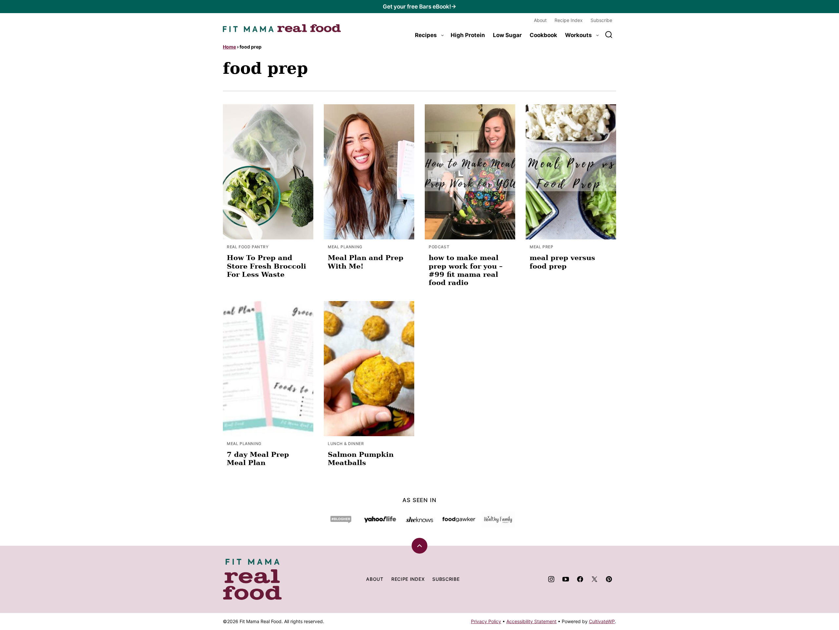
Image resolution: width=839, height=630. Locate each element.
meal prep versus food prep (562, 262)
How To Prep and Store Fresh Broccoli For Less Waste (266, 266)
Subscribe (601, 20)
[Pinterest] (609, 579)
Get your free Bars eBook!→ (419, 6)
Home (229, 47)
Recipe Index (569, 20)
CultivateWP (602, 621)
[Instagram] (551, 579)
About (540, 20)
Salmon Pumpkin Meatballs (361, 458)
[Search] (609, 35)
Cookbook (543, 35)
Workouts (578, 35)
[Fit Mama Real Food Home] (282, 28)
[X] (594, 579)
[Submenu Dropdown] (442, 35)
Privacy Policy (486, 621)
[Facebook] (580, 579)
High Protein (468, 35)
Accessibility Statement (531, 621)
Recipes (426, 35)
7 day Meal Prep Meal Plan (258, 458)
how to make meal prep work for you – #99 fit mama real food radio (466, 270)
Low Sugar (507, 35)
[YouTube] (565, 579)
